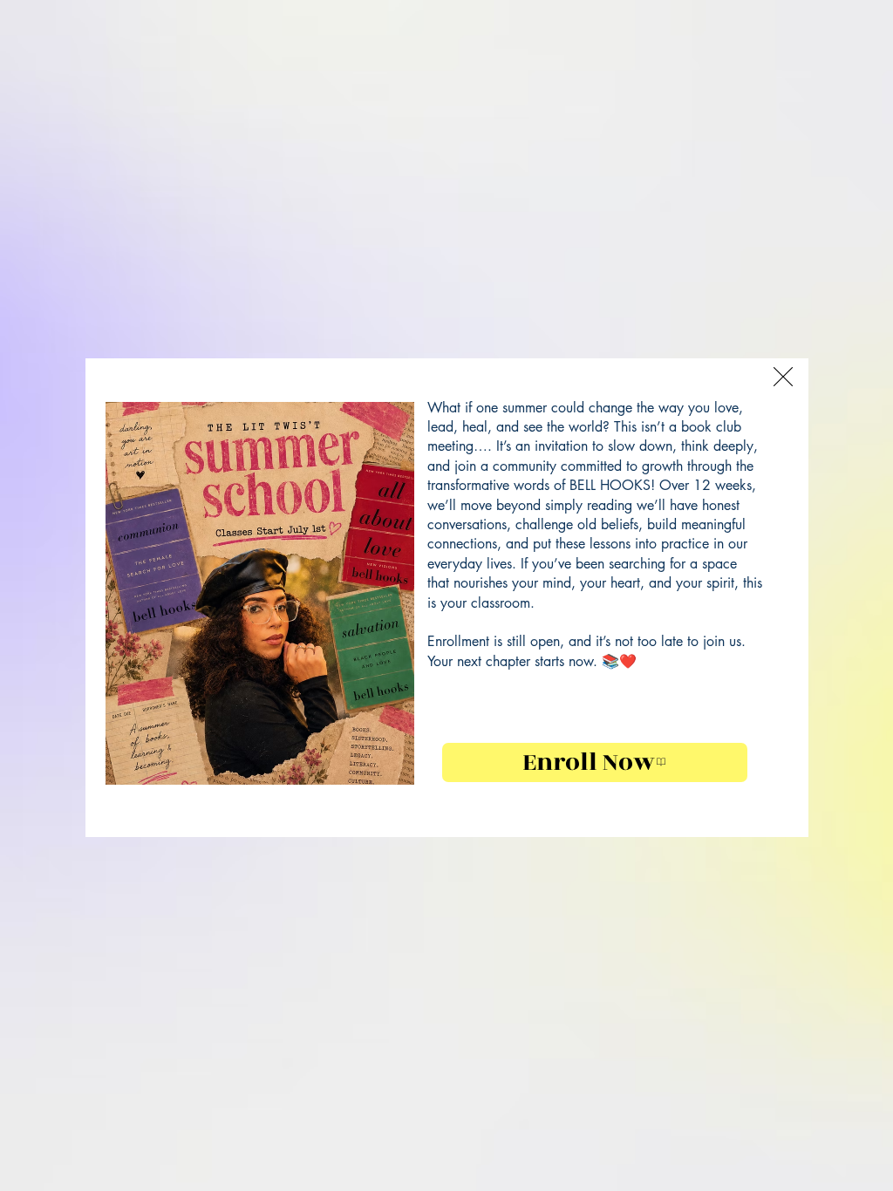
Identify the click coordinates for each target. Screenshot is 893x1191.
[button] (783, 376)
